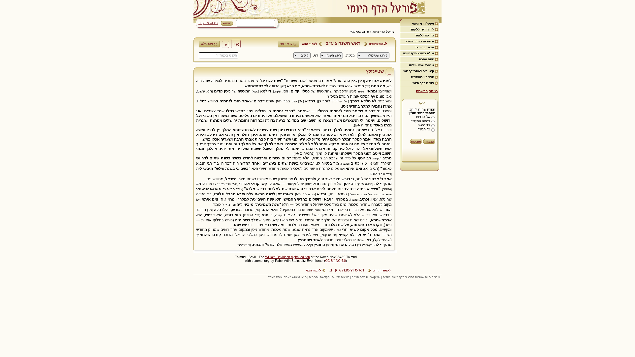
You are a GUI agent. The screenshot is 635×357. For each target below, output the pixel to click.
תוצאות (416, 141)
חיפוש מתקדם (208, 23)
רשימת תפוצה (340, 277)
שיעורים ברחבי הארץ (419, 41)
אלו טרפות (423, 117)
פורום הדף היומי (423, 83)
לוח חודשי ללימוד (422, 29)
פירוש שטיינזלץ (359, 31)
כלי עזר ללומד (424, 35)
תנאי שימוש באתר (295, 277)
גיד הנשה (424, 125)
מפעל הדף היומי (423, 23)
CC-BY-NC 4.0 (335, 261)
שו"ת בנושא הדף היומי (418, 53)
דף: (315, 55)
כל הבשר (424, 129)
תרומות (313, 277)
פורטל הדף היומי (383, 31)
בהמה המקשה (420, 121)
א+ (236, 44)
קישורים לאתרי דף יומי (418, 71)
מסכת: (350, 55)
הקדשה (325, 277)
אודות (386, 277)
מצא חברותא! (424, 47)
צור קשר (375, 277)
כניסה (433, 91)
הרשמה (422, 91)
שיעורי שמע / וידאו (421, 65)
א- (225, 44)
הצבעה (429, 141)
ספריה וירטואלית (422, 77)
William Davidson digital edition (287, 257)
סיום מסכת (426, 59)
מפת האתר (275, 277)
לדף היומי (286, 44)
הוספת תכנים (359, 277)
